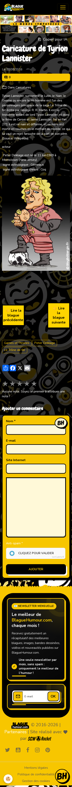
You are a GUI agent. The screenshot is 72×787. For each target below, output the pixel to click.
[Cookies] (8, 778)
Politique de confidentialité (36, 774)
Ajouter (36, 569)
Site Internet (16, 460)
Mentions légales (36, 768)
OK (53, 696)
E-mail (11, 441)
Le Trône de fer (14, 350)
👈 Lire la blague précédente (13, 315)
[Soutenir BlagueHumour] (62, 776)
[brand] (15, 7)
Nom (9, 421)
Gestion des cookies (36, 781)
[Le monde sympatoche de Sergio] (20, 725)
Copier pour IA (55, 39)
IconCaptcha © (58, 557)
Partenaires (15, 732)
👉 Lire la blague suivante (59, 315)
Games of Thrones (16, 343)
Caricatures (23, 87)
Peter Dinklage (44, 343)
